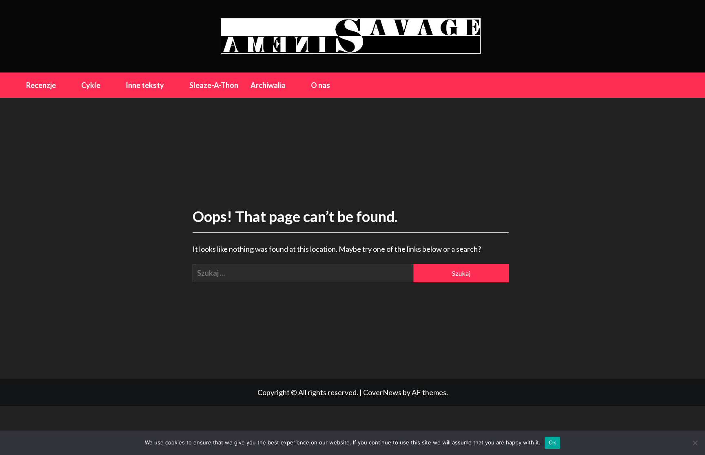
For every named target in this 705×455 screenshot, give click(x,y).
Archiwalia (268, 85)
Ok (552, 442)
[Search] (674, 84)
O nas (320, 85)
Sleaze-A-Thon (213, 85)
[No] (695, 443)
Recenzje (41, 85)
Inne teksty (145, 85)
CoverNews (382, 392)
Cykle (90, 85)
